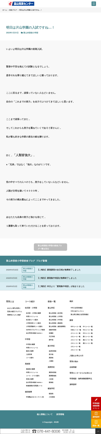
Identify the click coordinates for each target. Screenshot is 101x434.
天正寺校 (52, 336)
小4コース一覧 (75, 343)
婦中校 (51, 340)
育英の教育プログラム (14, 311)
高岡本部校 (52, 372)
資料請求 (73, 384)
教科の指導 (30, 351)
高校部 (27, 363)
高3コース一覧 (88, 343)
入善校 (51, 361)
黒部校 (51, 357)
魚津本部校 (52, 351)
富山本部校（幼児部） (56, 313)
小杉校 (51, 379)
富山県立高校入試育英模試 (79, 314)
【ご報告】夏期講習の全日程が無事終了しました (59, 269)
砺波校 (51, 393)
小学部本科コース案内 (33, 323)
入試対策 (29, 354)
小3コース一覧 (75, 340)
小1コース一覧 (75, 333)
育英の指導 (30, 379)
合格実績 (73, 367)
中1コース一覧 (88, 326)
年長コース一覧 (76, 330)
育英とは (10, 301)
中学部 (27, 339)
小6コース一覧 (75, 350)
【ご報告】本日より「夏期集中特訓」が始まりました (60, 286)
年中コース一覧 (76, 326)
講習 (71, 320)
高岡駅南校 (52, 375)
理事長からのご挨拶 (14, 315)
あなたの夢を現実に (14, 308)
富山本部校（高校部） (56, 323)
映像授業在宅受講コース (34, 385)
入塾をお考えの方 (76, 355)
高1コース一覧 (88, 336)
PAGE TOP (98, 431)
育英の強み (74, 361)
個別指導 (28, 391)
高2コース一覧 (88, 340)
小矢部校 (52, 397)
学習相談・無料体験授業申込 (81, 378)
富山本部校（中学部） (56, 320)
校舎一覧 (52, 301)
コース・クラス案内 (32, 375)
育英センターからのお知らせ (81, 373)
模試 (71, 301)
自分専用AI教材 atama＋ (34, 333)
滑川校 (51, 354)
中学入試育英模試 (77, 308)
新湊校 (51, 382)
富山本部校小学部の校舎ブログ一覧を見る (50, 247)
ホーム (4, 10)
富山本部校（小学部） (56, 316)
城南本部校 (52, 330)
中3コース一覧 (88, 333)
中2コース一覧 (88, 330)
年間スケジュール (32, 316)
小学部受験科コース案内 (34, 326)
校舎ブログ (13, 10)
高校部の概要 (30, 369)
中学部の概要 (30, 344)
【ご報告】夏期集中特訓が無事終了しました (57, 277)
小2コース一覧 (75, 336)
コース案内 (30, 357)
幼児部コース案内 (32, 320)
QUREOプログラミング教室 (35, 330)
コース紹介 (30, 301)
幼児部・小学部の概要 (33, 313)
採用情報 (60, 414)
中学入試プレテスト (77, 311)
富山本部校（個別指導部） (58, 326)
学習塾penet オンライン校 (35, 397)
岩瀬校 (51, 333)
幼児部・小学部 (31, 307)
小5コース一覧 (75, 346)
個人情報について (45, 414)
